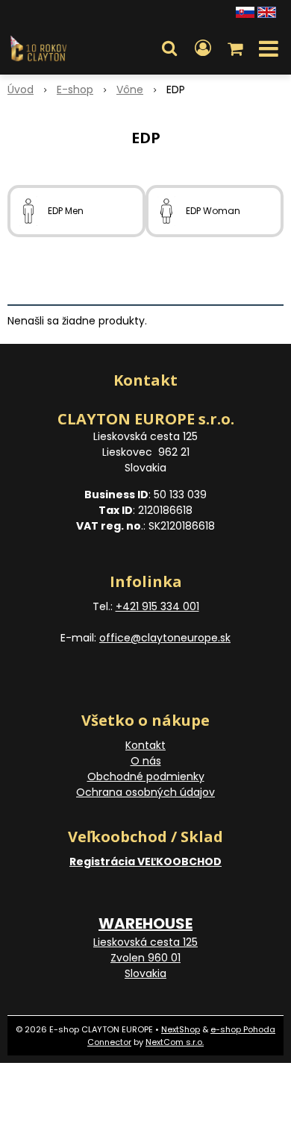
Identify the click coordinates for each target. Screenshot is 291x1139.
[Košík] (236, 48)
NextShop (180, 1029)
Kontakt (145, 745)
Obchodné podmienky (145, 776)
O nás (146, 760)
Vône (129, 89)
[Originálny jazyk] (245, 11)
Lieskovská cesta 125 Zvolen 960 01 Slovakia (145, 958)
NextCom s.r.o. (175, 1042)
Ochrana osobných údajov (145, 792)
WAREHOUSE (145, 923)
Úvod (20, 89)
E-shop (75, 89)
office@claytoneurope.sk (165, 637)
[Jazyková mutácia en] (266, 11)
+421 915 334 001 (157, 606)
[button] (169, 48)
